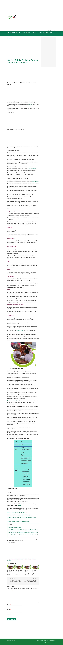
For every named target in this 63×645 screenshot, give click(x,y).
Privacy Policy (47, 642)
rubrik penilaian (27, 559)
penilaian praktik (20, 559)
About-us (37, 640)
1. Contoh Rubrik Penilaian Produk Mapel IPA (17, 512)
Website (9, 614)
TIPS (44, 32)
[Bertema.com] (8, 32)
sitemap (41, 640)
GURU (23, 32)
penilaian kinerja (32, 168)
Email (9, 609)
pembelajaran (20, 330)
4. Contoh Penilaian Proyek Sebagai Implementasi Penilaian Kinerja (23, 534)
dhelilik (15, 65)
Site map (9, 34)
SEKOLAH (18, 32)
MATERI (27, 32)
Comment (9, 591)
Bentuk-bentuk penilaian (13, 400)
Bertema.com (12, 32)
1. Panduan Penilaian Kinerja (14, 527)
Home (8, 38)
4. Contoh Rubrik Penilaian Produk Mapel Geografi (18, 521)
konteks (30, 104)
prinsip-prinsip (35, 181)
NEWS (40, 32)
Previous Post (15, 580)
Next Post (30, 580)
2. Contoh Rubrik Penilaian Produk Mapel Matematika (19, 514)
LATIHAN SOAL (33, 32)
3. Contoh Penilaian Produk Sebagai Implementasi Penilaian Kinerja (23, 532)
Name (9, 604)
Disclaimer (46, 640)
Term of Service (52, 640)
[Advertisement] (29, 7)
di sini (19, 505)
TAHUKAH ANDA (49, 32)
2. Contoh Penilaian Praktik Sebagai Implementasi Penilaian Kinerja (23, 529)
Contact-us (53, 642)
